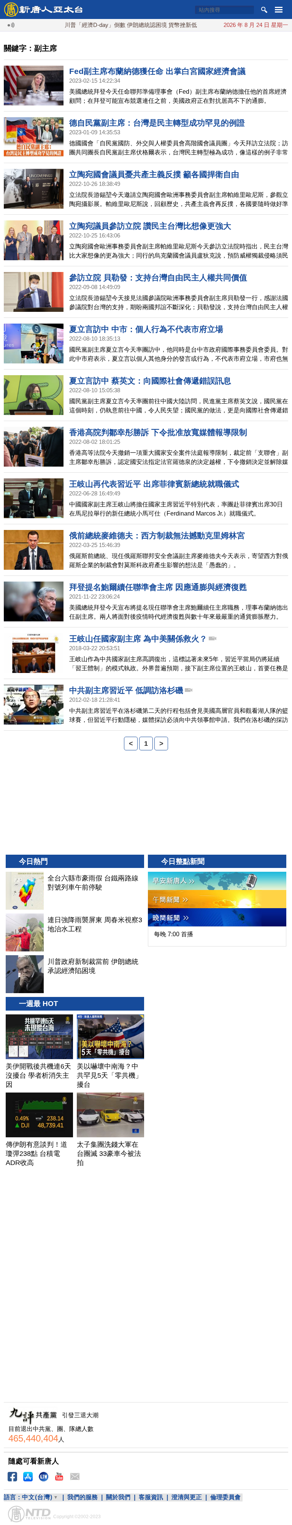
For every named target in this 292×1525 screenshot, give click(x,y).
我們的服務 (82, 1497)
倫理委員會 (225, 1497)
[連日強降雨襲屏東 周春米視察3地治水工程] (25, 932)
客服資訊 (151, 1497)
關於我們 (118, 1497)
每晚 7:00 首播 (173, 934)
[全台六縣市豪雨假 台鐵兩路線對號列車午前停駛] (25, 891)
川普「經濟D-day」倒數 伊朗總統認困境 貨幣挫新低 (112, 25)
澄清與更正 (186, 1497)
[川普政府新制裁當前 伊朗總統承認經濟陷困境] (25, 974)
